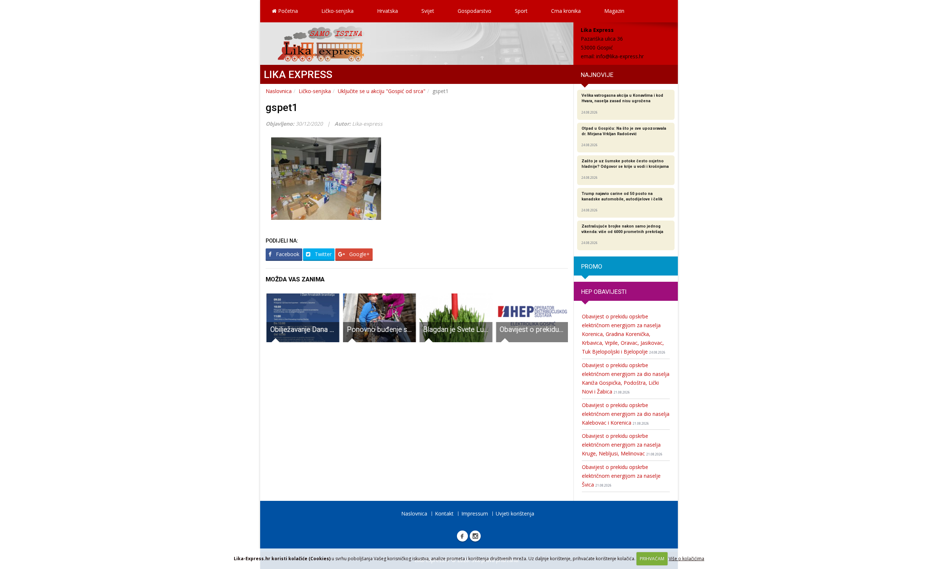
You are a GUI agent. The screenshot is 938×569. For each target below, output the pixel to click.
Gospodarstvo (474, 10)
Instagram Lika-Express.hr (475, 536)
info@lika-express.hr (620, 56)
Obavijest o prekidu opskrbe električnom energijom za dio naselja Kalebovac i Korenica (625, 414)
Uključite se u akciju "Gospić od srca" (381, 91)
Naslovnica (279, 91)
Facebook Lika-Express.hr (462, 536)
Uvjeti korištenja (515, 513)
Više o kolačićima (686, 558)
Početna (287, 10)
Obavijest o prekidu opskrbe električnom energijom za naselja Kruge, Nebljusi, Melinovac (622, 444)
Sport (521, 10)
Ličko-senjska (337, 10)
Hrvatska (387, 10)
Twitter (322, 254)
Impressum (474, 513)
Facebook (286, 254)
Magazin (614, 10)
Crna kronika (566, 10)
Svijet (427, 10)
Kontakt (444, 513)
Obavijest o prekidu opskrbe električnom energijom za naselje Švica (621, 475)
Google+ (359, 254)
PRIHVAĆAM (652, 558)
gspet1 (282, 107)
